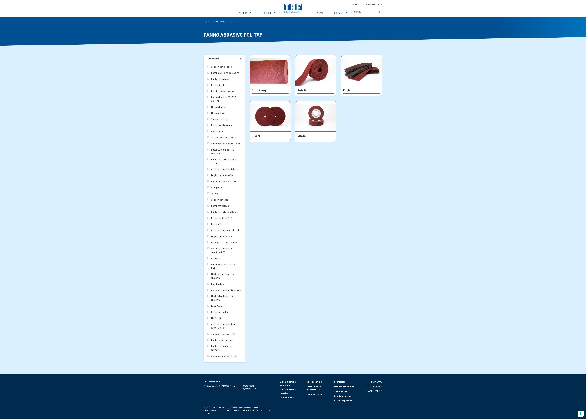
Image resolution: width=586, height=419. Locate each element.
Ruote (301, 136)
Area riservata (370, 4)
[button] (380, 3)
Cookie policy (245, 410)
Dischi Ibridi (217, 131)
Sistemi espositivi (342, 400)
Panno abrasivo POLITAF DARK (223, 266)
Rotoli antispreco (220, 205)
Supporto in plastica (221, 66)
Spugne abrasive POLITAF (224, 355)
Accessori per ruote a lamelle (225, 230)
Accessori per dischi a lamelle (226, 143)
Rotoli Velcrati (218, 283)
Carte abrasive (314, 394)
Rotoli (301, 90)
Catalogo (207, 21)
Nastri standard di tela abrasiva (222, 298)
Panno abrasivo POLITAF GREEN (223, 99)
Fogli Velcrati (217, 305)
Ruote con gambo (220, 78)
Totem (214, 193)
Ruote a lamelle (314, 381)
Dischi (256, 136)
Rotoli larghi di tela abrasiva (225, 72)
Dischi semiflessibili (221, 217)
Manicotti (216, 317)
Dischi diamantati (342, 396)
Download (355, 4)
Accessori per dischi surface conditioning (225, 326)
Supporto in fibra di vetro (224, 137)
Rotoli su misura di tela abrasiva (222, 151)
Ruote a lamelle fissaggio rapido (224, 161)
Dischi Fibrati (218, 84)
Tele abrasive (287, 397)
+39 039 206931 (248, 386)
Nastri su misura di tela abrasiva (222, 276)
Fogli (346, 90)
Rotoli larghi (260, 90)
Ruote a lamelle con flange (224, 211)
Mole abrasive (340, 391)
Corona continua (219, 119)
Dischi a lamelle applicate (288, 383)
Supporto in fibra (219, 199)
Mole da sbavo (218, 112)
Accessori (216, 258)
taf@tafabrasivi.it (249, 389)
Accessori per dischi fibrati (225, 169)
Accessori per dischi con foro (226, 289)
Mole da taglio (218, 106)
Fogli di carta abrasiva (222, 175)
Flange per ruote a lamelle (224, 242)
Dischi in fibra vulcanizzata (314, 388)
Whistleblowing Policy (261, 410)
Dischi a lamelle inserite (288, 391)
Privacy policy (233, 410)
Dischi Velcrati (218, 224)
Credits (207, 413)
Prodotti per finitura (343, 386)
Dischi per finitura (220, 311)
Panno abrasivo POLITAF (223, 181)
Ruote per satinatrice (222, 339)
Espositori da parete (221, 125)
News (320, 13)
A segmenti (217, 187)
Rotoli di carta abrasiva (223, 91)
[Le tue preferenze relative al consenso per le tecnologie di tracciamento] (581, 414)
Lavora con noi (374, 391)
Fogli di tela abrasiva (221, 236)
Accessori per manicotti (223, 333)
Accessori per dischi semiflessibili (221, 250)
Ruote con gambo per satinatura (222, 348)
